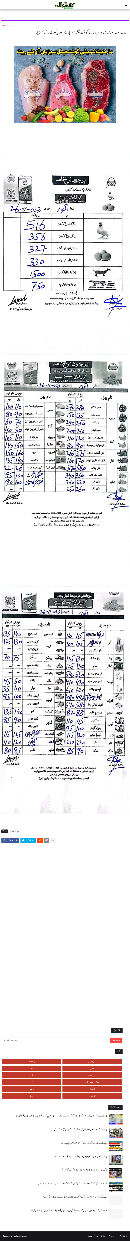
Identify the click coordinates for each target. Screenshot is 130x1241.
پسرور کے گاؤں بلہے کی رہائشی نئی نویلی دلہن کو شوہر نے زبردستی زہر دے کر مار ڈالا (81, 1157)
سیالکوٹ (31, 1075)
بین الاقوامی (31, 1061)
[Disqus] (65, 889)
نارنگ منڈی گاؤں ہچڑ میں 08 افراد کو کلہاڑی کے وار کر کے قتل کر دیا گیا (84, 1170)
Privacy (112, 1236)
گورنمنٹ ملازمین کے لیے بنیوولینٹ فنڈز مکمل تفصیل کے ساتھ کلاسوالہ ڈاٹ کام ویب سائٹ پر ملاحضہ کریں (72, 1184)
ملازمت (31, 1082)
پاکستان (92, 1089)
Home (3, 25)
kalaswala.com (20, 1236)
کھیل (31, 1096)
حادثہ (31, 1068)
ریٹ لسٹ (12, 25)
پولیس (31, 1089)
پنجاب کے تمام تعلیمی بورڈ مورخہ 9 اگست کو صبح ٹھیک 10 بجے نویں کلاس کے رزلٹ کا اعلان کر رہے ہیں (74, 1197)
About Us (100, 1236)
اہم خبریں (92, 1061)
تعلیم (92, 1068)
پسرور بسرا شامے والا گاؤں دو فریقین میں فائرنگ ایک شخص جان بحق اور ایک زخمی (80, 1130)
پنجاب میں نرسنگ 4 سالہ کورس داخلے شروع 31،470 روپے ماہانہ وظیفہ (84, 1143)
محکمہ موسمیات (92, 1082)
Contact (123, 1236)
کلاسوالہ (92, 1096)
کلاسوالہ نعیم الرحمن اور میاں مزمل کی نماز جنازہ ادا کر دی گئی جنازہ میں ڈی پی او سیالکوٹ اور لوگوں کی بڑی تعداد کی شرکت (68, 1211)
